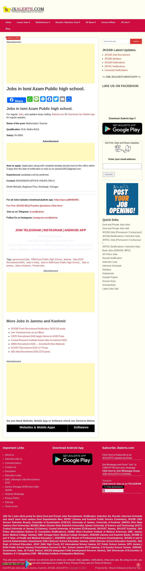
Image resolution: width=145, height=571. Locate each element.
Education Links (13, 475)
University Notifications (116, 70)
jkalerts (67, 259)
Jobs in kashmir (23, 265)
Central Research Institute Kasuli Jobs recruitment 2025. (39, 340)
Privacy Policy (12, 498)
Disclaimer (10, 471)
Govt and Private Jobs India (116, 224)
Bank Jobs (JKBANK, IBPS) (116, 250)
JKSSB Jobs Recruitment (117, 55)
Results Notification (112, 258)
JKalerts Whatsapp (14, 494)
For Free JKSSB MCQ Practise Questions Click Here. (35, 206)
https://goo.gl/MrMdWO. (66, 200)
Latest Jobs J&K (110, 289)
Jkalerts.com (57, 114)
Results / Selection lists (67, 22)
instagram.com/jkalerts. (45, 217)
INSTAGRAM (52, 230)
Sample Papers (110, 277)
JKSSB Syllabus (113, 58)
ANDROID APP (75, 230)
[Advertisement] (51, 63)
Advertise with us (13, 459)
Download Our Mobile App (81, 114)
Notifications (42, 22)
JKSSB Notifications (115, 62)
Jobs (21, 114)
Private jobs (38, 265)
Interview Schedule (112, 266)
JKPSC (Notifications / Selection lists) (121, 246)
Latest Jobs (22, 22)
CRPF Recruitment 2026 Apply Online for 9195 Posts (37, 336)
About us (9, 455)
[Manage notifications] (138, 564)
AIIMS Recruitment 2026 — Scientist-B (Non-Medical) (38, 344)
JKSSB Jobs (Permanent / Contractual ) (122, 232)
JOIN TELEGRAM (28, 230)
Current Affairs (108, 22)
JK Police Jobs (109, 254)
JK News (90, 22)
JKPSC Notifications (115, 66)
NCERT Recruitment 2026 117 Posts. (29, 348)
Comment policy (13, 463)
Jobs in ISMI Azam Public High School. (60, 262)
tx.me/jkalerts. (37, 211)
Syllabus (106, 269)
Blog (8, 29)
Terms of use (11, 506)
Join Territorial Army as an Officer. (27, 332)
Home (8, 22)
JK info (124, 22)
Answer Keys (109, 281)
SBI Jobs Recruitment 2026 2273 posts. (31, 351)
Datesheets (108, 273)
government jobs (21, 259)
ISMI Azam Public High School (46, 259)
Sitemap (9, 502)
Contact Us (10, 467)
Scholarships (109, 285)
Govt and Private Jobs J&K (115, 228)
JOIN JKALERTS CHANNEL (116, 474)
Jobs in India (32, 262)
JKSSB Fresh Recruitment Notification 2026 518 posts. (38, 328)
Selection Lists (109, 262)
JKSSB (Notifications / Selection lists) (121, 236)
